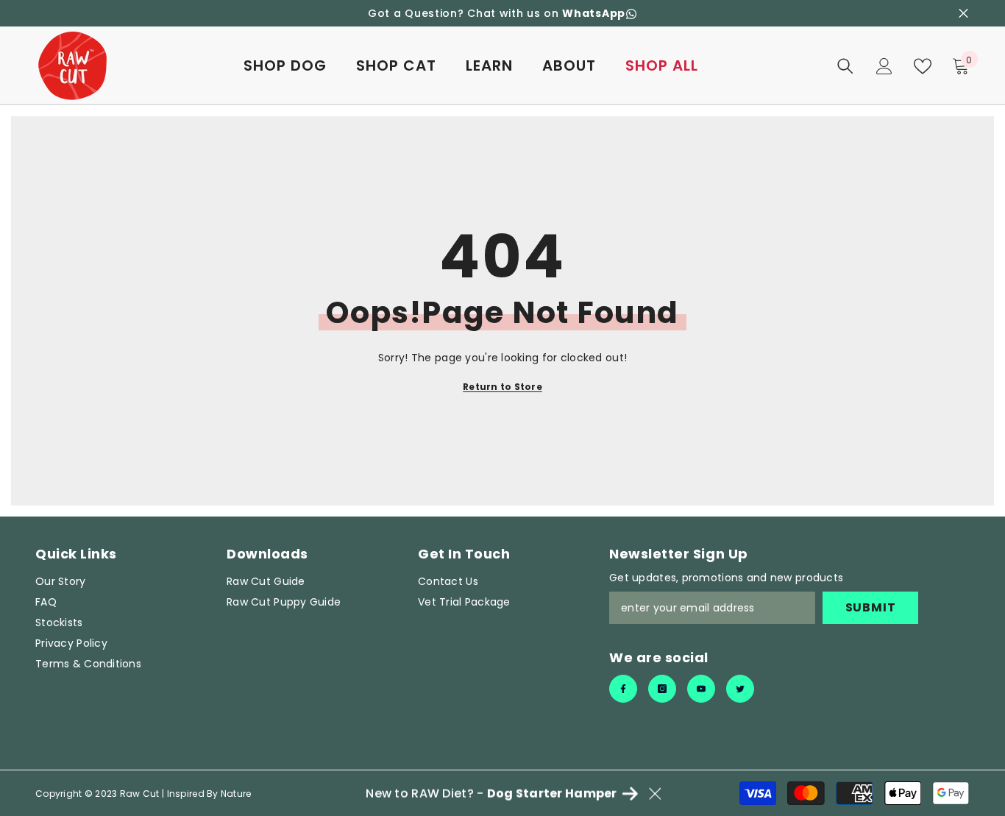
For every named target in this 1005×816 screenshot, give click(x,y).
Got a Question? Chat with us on (496, 13)
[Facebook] (623, 689)
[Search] (845, 66)
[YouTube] (701, 689)
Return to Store (502, 386)
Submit (870, 607)
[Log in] (884, 66)
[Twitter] (740, 689)
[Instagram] (662, 689)
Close (963, 13)
